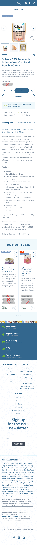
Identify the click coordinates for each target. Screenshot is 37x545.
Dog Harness (18, 470)
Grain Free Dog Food (25, 491)
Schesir (5, 55)
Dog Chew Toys (23, 474)
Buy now (18, 96)
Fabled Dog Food (8, 487)
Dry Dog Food (29, 470)
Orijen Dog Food (27, 485)
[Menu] (4, 3)
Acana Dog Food (14, 485)
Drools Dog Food (21, 487)
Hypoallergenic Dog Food (10, 489)
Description (7, 122)
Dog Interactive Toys (22, 481)
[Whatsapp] (23, 537)
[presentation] (4, 28)
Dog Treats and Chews (10, 466)
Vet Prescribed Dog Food (10, 494)
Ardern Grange (24, 466)
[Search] (26, 3)
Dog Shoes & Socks (22, 479)
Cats (21, 9)
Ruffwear (5, 476)
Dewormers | (24, 494)
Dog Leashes (28, 463)
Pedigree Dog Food (16, 476)
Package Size (6, 81)
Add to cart (21, 90)
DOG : (4, 463)
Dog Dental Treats (8, 472)
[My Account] (30, 3)
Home (16, 9)
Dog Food (19, 463)
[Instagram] (18, 537)
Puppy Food (11, 479)
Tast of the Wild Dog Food (21, 468)
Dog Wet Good (12, 491)
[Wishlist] (32, 90)
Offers (8, 468)
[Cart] (33, 3)
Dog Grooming (21, 472)
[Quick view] (15, 256)
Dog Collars (10, 463)
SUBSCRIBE (19, 444)
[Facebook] (14, 537)
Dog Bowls (13, 474)
